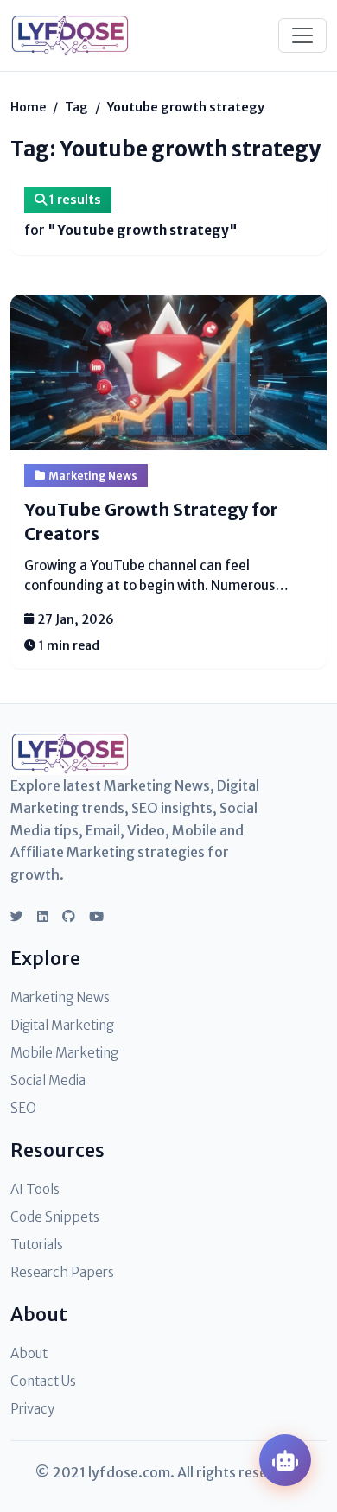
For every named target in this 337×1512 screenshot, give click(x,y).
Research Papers (62, 1272)
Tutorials (36, 1244)
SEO (23, 1108)
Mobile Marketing (64, 1053)
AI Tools (35, 1189)
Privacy (32, 1409)
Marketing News (92, 475)
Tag (76, 107)
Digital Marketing (62, 1025)
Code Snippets (54, 1217)
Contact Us (43, 1381)
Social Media (48, 1080)
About (29, 1353)
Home (28, 107)
